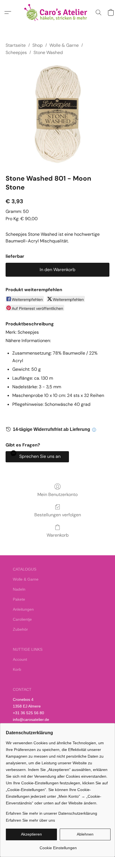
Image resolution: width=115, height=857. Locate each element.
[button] (57, 12)
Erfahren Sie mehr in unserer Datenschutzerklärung (51, 813)
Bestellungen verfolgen (57, 515)
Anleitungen (23, 609)
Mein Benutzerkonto (57, 494)
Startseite (16, 45)
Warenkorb (58, 535)
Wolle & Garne (64, 45)
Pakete (19, 599)
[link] (58, 845)
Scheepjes (16, 52)
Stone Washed (48, 52)
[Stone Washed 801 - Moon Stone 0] (57, 114)
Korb (17, 669)
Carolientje (22, 619)
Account (20, 659)
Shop (37, 45)
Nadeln (19, 589)
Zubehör (20, 629)
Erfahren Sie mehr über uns (30, 820)
